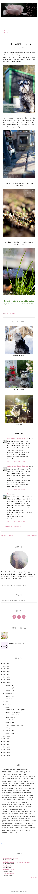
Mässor (13, 802)
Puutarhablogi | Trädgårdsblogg (11, 811)
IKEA (26, 788)
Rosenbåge (15, 813)
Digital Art (9, 779)
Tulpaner (23, 825)
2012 (4, 744)
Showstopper (10, 816)
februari (8, 731)
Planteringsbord (13, 809)
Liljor (23, 799)
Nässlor (29, 804)
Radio (26, 811)
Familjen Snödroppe (12, 712)
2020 (4, 671)
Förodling (4, 785)
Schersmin (23, 815)
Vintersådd (23, 829)
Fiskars (32, 781)
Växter (3, 830)
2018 (4, 677)
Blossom (14, 774)
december (8, 685)
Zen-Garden (20, 830)
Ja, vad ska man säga (13, 715)
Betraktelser (10, 722)
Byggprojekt (32, 776)
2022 (4, 666)
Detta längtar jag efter (14, 725)
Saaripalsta (7, 866)
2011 (4, 747)
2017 (4, 680)
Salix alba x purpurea (13, 815)
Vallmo (11, 827)
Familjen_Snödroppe (23, 781)
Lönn (9, 801)
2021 (4, 669)
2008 (4, 755)
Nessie (9, 313)
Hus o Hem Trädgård (7, 788)
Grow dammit (9, 720)
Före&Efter (22, 783)
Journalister (25, 790)
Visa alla (34, 877)
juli (6, 699)
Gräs (20, 785)
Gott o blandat (13, 785)
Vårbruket (33, 829)
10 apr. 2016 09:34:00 (16, 462)
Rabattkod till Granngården (15, 710)
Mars (14, 801)
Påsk (22, 811)
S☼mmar (4, 815)
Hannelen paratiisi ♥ (11, 858)
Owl (22, 806)
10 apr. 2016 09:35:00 (16, 490)
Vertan (3, 829)
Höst (16, 788)
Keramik (16, 793)
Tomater (28, 822)
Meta (9, 494)
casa (3, 778)
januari (8, 733)
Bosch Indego (5, 776)
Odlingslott (11, 806)
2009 (4, 752)
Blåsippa (20, 774)
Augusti (16, 771)
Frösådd (16, 783)
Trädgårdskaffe (6, 825)
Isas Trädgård (8, 874)
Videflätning (10, 829)
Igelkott (21, 788)
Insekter (4, 790)
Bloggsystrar (15, 772)
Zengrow (27, 830)
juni (6, 702)
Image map (31, 788)
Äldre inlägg (31, 536)
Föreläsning (30, 783)
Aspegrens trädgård (7, 771)
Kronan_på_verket (13, 797)
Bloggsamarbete (6, 772)
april (7, 707)
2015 (4, 736)
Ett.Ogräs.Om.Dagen (7, 781)
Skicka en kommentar (13, 526)
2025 (4, 663)
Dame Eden (30, 778)
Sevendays (30, 815)
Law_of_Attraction (6, 799)
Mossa (27, 801)
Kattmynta (4, 793)
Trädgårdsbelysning (7, 823)
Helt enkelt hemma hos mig (17, 438)
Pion (28, 808)
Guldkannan (26, 785)
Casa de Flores (10, 778)
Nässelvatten (21, 804)
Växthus (9, 830)
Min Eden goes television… (16, 643)
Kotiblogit (13, 795)
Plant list (6, 33)
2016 (4, 682)
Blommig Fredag (6, 774)
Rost (26, 813)
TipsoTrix (22, 822)
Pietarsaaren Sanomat (13, 808)
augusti (8, 696)
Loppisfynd (29, 799)
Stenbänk (21, 818)
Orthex (18, 806)
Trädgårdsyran (16, 825)
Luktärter (4, 801)
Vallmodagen (18, 827)
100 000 (11, 633)
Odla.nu (4, 806)
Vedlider (25, 827)
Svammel (34, 820)
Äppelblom (4, 832)
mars (6, 728)
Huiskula (25, 786)
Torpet (34, 822)
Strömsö (4, 820)
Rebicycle (32, 811)
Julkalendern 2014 (18, 792)
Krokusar (4, 797)
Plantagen (4, 809)
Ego (27, 779)
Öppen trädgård (13, 832)
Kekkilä (10, 793)
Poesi (20, 809)
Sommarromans (6, 818)
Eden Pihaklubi (20, 779)
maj (6, 704)
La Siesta (30, 797)
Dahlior (23, 778)
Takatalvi (11, 822)
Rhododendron (6, 813)
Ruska (30, 813)
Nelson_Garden (20, 802)
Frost (10, 783)
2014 (4, 739)
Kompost (27, 793)
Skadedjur (25, 816)
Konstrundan (5, 795)
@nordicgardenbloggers (8, 769)
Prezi (25, 809)
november (8, 688)
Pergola (4, 808)
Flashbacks (4, 783)
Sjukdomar (18, 816)
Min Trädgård (20, 801)
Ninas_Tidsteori (6, 804)
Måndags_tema (5, 802)
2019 (4, 674)
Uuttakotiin (5, 827)
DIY (14, 779)
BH (29, 771)
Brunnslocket (23, 776)
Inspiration (11, 790)
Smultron (32, 816)
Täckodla (30, 825)
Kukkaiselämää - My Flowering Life (16, 862)
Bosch (25, 774)
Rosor (21, 813)
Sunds (16, 820)
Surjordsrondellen (24, 820)
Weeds (14, 830)
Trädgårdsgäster (29, 823)
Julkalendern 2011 (6, 792)
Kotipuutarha (21, 795)
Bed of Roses (23, 771)
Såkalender (5, 822)
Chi (16, 778)
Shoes (3, 816)
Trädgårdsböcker (18, 823)
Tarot (16, 822)
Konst (32, 793)
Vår (13, 313)
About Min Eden (9, 31)
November (14, 804)
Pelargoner (28, 806)
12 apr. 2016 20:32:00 (16, 522)
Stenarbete (14, 818)
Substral (10, 820)
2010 (4, 750)
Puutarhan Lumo (8, 870)
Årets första (10, 717)
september (8, 693)
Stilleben (27, 818)
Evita (15, 781)
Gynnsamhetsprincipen (15, 786)
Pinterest (23, 808)
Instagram (18, 790)
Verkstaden (33, 827)
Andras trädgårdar (22, 769)
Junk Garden (27, 792)
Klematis (21, 793)
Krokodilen (29, 795)
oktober (8, 691)
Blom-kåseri (24, 772)
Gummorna (5, 786)
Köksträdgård (23, 797)
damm (3, 779)
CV (19, 778)
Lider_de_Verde (17, 799)
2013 (4, 741)
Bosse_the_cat (14, 776)
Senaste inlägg (7, 536)
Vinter (16, 829)
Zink (33, 830)
